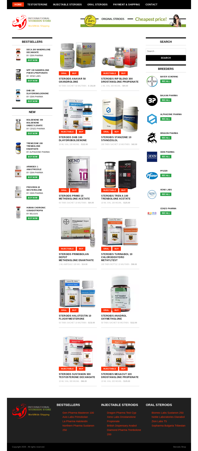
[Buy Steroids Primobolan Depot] (78, 232)
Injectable (109, 73)
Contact (152, 4)
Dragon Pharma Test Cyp (121, 412)
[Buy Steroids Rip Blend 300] (120, 56)
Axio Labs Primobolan (75, 417)
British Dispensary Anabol (122, 425)
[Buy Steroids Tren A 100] (120, 173)
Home (18, 4)
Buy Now (33, 60)
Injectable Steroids (67, 4)
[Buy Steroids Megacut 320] (120, 352)
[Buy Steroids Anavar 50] (78, 56)
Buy (74, 73)
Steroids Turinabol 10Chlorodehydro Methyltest (116, 257)
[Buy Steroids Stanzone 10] (120, 115)
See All (166, 81)
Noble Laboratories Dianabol (168, 417)
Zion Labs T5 (159, 421)
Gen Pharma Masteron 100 (78, 412)
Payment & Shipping (126, 4)
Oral (64, 73)
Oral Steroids (97, 4)
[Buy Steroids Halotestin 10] (78, 293)
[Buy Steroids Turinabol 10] (120, 232)
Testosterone (37, 4)
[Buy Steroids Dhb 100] (78, 115)
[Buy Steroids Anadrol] (120, 293)
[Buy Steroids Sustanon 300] (78, 352)
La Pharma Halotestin (75, 421)
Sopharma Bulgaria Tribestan (168, 425)
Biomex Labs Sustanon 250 (168, 412)
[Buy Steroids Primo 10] (78, 173)
